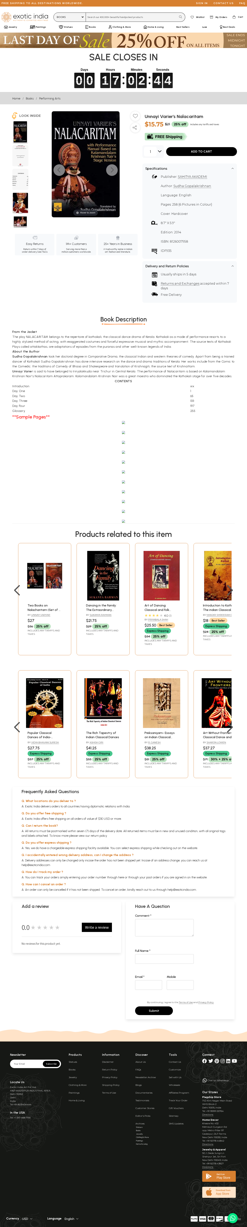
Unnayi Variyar (40, 614)
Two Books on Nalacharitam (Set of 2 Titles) (44, 610)
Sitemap (173, 1115)
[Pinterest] (217, 1061)
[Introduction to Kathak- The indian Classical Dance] (220, 599)
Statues (73, 1061)
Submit (154, 1011)
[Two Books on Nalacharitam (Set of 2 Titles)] (44, 599)
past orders (153, 877)
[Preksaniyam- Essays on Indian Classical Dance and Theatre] (161, 727)
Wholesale (174, 1085)
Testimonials (142, 1100)
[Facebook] (204, 1061)
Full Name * (143, 951)
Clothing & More (77, 1085)
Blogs (138, 1085)
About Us (140, 1061)
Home (16, 98)
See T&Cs (42, 251)
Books (30, 98)
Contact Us (175, 1061)
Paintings (74, 1092)
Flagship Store (211, 1097)
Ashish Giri (96, 742)
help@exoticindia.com (36, 865)
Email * (140, 977)
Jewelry (73, 1077)
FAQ (242, 3)
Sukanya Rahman (100, 614)
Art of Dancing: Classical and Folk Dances (157, 610)
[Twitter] (210, 1061)
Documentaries (143, 1092)
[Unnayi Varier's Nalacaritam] (20, 132)
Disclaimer (108, 1061)
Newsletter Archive (145, 1077)
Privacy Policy (206, 1002)
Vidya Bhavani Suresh (45, 742)
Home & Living (77, 1100)
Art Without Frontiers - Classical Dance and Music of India (219, 737)
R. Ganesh (154, 742)
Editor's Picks (142, 1115)
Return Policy (109, 1069)
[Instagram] (223, 1061)
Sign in (202, 3)
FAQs (138, 1069)
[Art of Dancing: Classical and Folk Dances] (161, 599)
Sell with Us (175, 1077)
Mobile (171, 977)
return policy (99, 835)
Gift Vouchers (176, 1108)
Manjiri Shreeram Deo (221, 614)
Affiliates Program (179, 1092)
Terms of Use (186, 1002)
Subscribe (51, 1064)
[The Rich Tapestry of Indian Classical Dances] (103, 727)
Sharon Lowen (216, 742)
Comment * (143, 916)
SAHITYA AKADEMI (192, 177)
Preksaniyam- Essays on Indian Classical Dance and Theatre (160, 737)
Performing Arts (49, 98)
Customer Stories (144, 1108)
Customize (175, 1069)
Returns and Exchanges (180, 283)
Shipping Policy (110, 1085)
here (121, 877)
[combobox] (131, 17)
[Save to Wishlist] (135, 117)
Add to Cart (201, 151)
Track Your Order (178, 1100)
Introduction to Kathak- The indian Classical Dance (220, 610)
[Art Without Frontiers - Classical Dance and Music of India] (220, 727)
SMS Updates (176, 1123)
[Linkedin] (228, 1061)
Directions (207, 1114)
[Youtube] (234, 1061)
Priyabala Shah (158, 619)
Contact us (223, 3)
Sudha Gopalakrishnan (192, 186)
